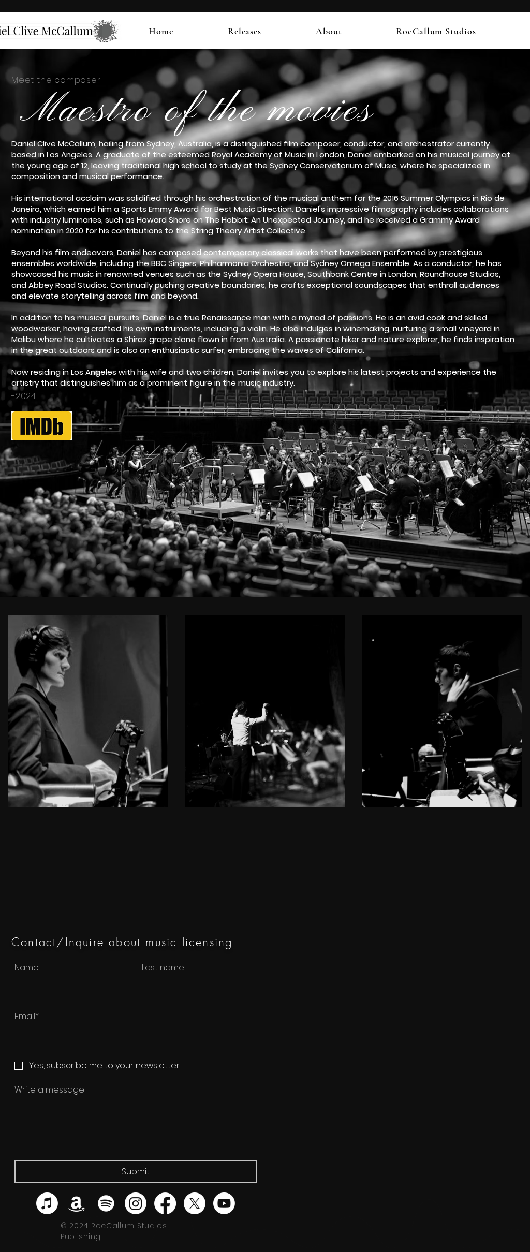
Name (26, 968)
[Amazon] (76, 1203)
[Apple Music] (47, 1203)
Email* (26, 1016)
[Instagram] (135, 1203)
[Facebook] (165, 1203)
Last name (163, 968)
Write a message (49, 1090)
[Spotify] (106, 1203)
